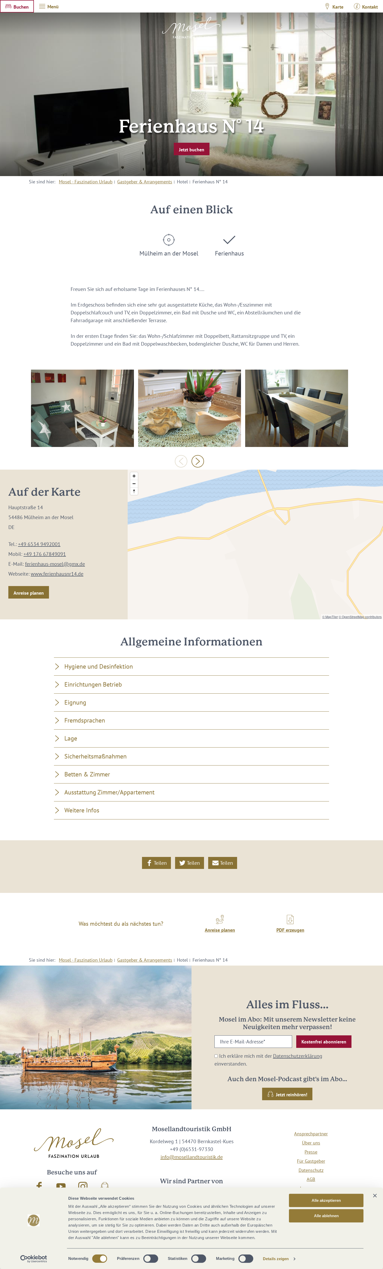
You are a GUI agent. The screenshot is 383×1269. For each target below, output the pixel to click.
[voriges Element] (181, 461)
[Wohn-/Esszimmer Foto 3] (189, 408)
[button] (17, 6)
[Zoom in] (134, 476)
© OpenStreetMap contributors (360, 616)
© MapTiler (330, 616)
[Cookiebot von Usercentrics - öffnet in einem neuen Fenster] (34, 1259)
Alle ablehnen (326, 1216)
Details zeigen (276, 1258)
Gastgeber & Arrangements (144, 182)
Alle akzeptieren (326, 1200)
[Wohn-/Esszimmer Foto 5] (296, 408)
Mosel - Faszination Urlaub (86, 182)
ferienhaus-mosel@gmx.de (55, 564)
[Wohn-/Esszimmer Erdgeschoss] (82, 408)
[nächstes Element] (197, 461)
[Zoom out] (134, 483)
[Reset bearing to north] (134, 491)
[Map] (255, 544)
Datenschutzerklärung (297, 1056)
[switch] (150, 1258)
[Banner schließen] (375, 1195)
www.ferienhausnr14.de (57, 573)
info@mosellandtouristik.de (191, 1157)
